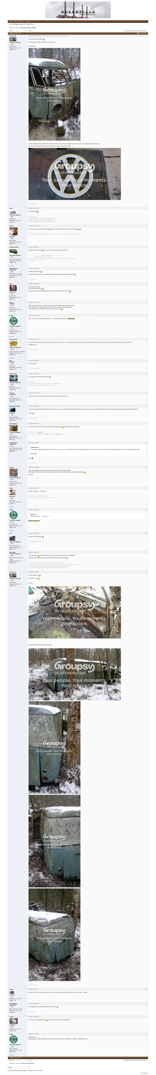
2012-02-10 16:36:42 (34, 283)
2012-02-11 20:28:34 (34, 1016)
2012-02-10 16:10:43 (34, 208)
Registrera (21, 21)
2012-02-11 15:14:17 (34, 989)
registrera (138, 31)
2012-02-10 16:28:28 (34, 268)
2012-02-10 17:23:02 (34, 302)
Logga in (27, 21)
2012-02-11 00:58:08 (34, 467)
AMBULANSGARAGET (46, 255)
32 (25, 31)
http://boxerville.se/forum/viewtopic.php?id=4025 (39, 221)
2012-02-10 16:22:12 (34, 247)
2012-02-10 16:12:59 (34, 226)
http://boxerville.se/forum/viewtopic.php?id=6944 (39, 219)
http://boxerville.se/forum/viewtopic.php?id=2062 (39, 564)
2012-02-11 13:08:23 (34, 552)
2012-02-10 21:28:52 (34, 406)
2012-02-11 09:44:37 (34, 533)
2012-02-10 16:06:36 (34, 36)
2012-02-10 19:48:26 (34, 373)
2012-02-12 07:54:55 (34, 1034)
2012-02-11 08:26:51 (34, 488)
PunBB (41, 1070)
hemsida (11, 265)
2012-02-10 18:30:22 (34, 360)
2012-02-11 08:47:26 (34, 509)
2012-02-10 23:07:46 (34, 423)
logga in (131, 31)
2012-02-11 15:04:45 (34, 572)
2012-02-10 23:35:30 (34, 442)
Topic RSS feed (143, 33)
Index (10, 21)
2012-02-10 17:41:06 (34, 315)
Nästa (30, 31)
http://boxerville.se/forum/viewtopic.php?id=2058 (39, 567)
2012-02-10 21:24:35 (34, 393)
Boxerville (12, 27)
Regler (15, 21)
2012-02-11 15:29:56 (34, 1003)
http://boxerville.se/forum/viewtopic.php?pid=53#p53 (40, 218)
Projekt (18, 27)
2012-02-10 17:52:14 (34, 339)
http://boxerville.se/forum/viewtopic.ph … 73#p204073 (40, 566)
